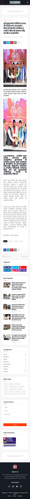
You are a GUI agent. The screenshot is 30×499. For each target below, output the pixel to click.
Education (15, 357)
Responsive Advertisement (15, 456)
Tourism (14, 394)
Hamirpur (21, 386)
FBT (15, 494)
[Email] (15, 42)
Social (21, 241)
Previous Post (6, 256)
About (14, 496)
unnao (23, 394)
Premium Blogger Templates (17, 493)
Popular (15, 371)
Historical (15, 361)
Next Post (25, 256)
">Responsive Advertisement (15, 11)
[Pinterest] (11, 42)
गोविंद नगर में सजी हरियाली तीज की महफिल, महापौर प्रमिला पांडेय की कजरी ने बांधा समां (19, 327)
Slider (16, 241)
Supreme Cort (7, 394)
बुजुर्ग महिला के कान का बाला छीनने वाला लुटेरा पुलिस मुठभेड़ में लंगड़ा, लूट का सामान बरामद (19, 317)
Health (15, 359)
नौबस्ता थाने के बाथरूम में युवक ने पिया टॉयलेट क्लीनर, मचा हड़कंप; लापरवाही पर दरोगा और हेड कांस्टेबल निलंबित (19, 286)
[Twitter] (8, 42)
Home (5, 20)
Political (15, 369)
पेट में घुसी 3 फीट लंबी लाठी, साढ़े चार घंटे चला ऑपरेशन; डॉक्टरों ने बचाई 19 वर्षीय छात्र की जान (19, 338)
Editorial (11, 384)
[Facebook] (4, 42)
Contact (19, 496)
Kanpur (6, 391)
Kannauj (20, 389)
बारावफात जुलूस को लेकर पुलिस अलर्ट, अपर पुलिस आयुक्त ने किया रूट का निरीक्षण (19, 297)
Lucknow (10, 20)
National (15, 366)
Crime (15, 354)
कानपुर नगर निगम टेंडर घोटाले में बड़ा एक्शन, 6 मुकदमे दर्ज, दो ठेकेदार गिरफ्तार (18, 307)
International (15, 364)
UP (4, 243)
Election (6, 386)
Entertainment (13, 386)
